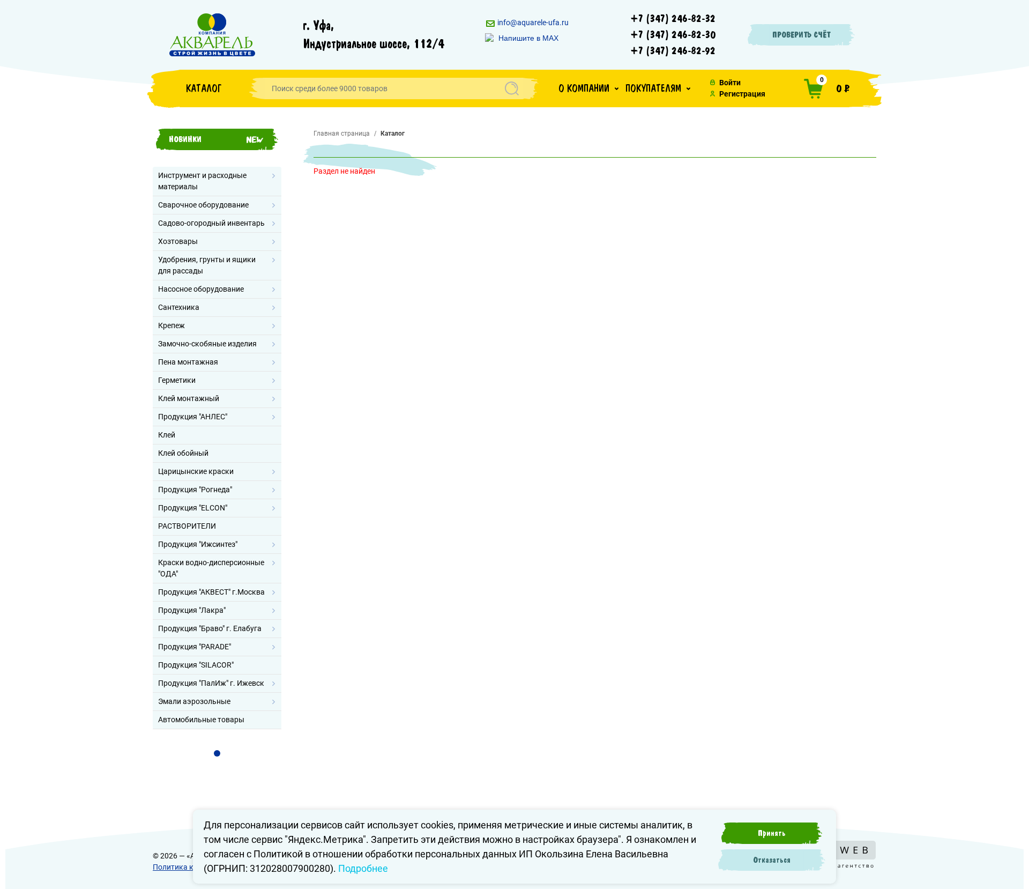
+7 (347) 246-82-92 (673, 51)
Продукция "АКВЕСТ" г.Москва (211, 592)
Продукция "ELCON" (192, 507)
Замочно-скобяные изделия (207, 343)
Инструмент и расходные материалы (202, 181)
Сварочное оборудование (203, 205)
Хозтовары (178, 241)
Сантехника (178, 307)
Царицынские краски (196, 471)
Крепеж (171, 325)
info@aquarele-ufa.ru (532, 22)
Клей (166, 435)
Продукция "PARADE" (194, 646)
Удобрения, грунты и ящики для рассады (207, 265)
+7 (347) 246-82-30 (673, 35)
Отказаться (772, 860)
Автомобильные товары (201, 719)
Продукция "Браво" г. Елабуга (210, 628)
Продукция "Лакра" (192, 610)
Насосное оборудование (201, 289)
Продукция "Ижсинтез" (197, 544)
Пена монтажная (188, 362)
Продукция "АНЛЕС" (192, 416)
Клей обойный (183, 453)
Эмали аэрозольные (194, 701)
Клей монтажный (188, 398)
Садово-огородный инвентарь (211, 223)
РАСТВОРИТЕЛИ (187, 526)
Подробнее (363, 868)
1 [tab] (217, 753)
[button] (588, 88)
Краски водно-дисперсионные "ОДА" (211, 568)
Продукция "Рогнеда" (195, 489)
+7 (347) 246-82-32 (673, 19)
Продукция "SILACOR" (196, 665)
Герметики (177, 380)
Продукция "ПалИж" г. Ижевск (211, 683)
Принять (772, 833)
